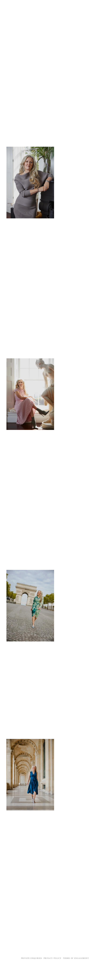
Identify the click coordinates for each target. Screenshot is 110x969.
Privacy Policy (53, 958)
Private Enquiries (31, 958)
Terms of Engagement (76, 958)
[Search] (7, 5)
